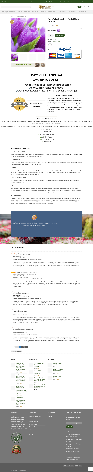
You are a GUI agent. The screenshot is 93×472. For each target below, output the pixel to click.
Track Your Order (52, 419)
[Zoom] (12, 50)
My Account (50, 416)
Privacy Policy (67, 1)
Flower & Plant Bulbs (22, 16)
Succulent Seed (35, 11)
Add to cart (60, 35)
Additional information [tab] (24, 144)
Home (12, 16)
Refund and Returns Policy (36, 1)
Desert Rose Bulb (72, 11)
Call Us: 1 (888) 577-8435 (5, 1)
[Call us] (91, 1)
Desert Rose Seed (82, 11)
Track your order (80, 1)
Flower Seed (12, 11)
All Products (5, 11)
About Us (87, 1)
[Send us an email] (49, 44)
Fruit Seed (43, 11)
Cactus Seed (27, 11)
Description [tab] (14, 144)
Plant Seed (19, 11)
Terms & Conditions (59, 1)
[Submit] (29, 7)
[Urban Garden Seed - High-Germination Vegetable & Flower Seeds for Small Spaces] (46, 7)
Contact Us (73, 1)
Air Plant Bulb (5, 12)
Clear (81, 28)
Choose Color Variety (52, 30)
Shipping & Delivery (50, 1)
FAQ (43, 1)
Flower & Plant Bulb (61, 11)
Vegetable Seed (51, 11)
